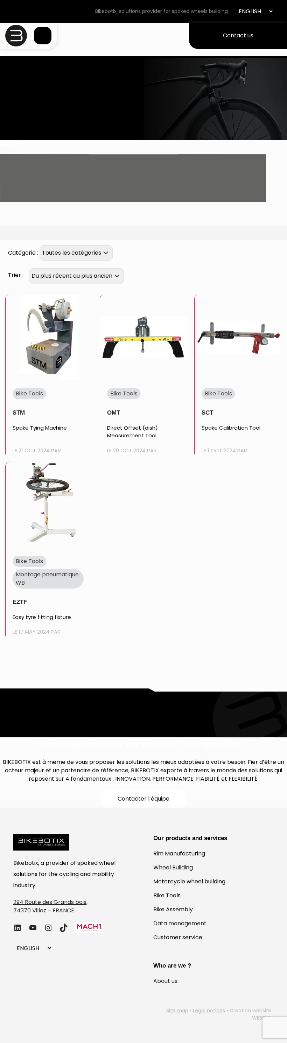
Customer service (177, 937)
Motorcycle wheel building (189, 881)
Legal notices (209, 1010)
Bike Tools (167, 895)
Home (7, 143)
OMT (113, 412)
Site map (177, 1010)
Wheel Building (173, 867)
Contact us (238, 35)
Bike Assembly (173, 909)
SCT (207, 412)
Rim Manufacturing (179, 853)
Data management (179, 923)
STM (19, 412)
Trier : (15, 275)
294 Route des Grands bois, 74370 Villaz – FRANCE (50, 906)
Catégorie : (23, 253)
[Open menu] (42, 35)
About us (165, 981)
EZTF (20, 602)
